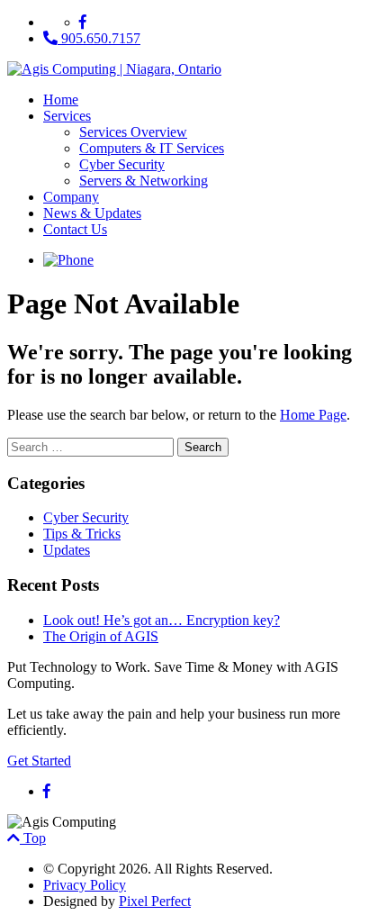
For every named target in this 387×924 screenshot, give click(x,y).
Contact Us (75, 229)
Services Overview (133, 132)
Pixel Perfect (155, 901)
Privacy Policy (84, 884)
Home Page (313, 414)
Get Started (39, 760)
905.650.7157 (99, 38)
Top (33, 838)
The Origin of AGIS (100, 636)
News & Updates (92, 213)
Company (71, 196)
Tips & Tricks (82, 533)
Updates (66, 549)
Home (60, 99)
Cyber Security (122, 164)
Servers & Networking (143, 180)
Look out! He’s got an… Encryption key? (161, 620)
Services (67, 115)
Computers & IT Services (151, 148)
